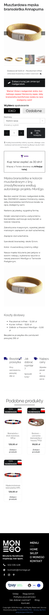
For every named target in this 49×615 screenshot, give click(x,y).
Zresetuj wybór (11, 125)
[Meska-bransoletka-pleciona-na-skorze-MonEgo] (13, 466)
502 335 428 (14, 565)
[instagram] (9, 575)
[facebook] (4, 575)
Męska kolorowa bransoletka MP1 (13, 486)
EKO (12, 111)
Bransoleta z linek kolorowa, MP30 (13, 435)
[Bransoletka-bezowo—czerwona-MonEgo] (36, 414)
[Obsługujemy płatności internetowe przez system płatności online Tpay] (24, 585)
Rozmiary (8, 117)
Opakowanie (22, 105)
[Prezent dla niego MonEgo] (13, 414)
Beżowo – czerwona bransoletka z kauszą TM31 (36, 437)
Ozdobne (34, 111)
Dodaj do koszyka (37, 133)
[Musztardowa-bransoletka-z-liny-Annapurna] (24, 33)
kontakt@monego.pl (19, 570)
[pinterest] (14, 575)
